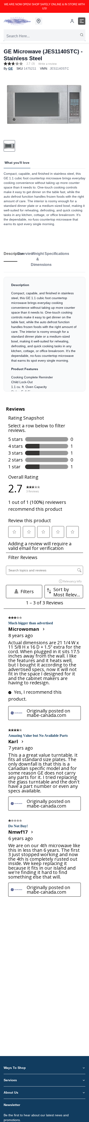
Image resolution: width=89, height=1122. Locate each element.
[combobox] (44, 36)
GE (10, 68)
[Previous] (10, 104)
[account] (72, 21)
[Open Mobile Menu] (81, 21)
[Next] (79, 104)
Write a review (47, 64)
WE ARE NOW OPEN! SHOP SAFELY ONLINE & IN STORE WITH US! (44, 6)
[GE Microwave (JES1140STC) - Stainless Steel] (44, 104)
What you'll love (17, 162)
